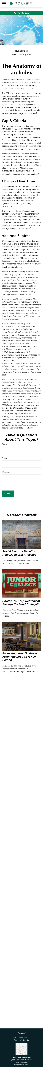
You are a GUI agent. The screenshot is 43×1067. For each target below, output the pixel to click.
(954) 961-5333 (23, 13)
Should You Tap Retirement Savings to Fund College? (21, 602)
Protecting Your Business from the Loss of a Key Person (19, 657)
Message (6, 472)
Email (4, 458)
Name (4, 444)
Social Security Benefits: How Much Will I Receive (19, 553)
